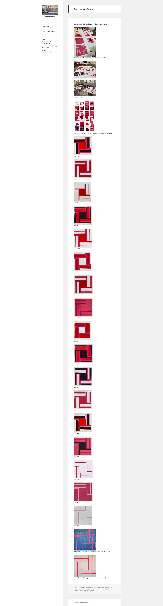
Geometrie (87, 589)
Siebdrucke (90, 587)
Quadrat (104, 589)
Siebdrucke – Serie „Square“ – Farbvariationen (49, 42)
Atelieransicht (101, 587)
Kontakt (44, 39)
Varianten (91, 590)
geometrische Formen (95, 589)
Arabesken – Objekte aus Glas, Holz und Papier (49, 46)
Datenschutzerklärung (47, 52)
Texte (43, 34)
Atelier (96, 587)
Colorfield (107, 587)
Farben (75, 589)
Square (81, 590)
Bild (76, 587)
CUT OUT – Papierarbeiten (48, 31)
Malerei (44, 29)
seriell (110, 589)
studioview (86, 590)
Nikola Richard (48, 16)
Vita (43, 36)
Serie (107, 589)
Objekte (44, 50)
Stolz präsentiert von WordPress (81, 602)
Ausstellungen (45, 26)
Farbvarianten (80, 589)
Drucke (112, 587)
